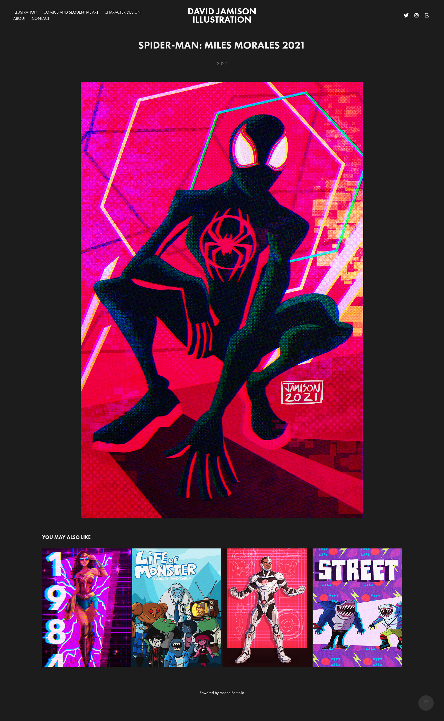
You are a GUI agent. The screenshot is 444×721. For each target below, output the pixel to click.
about (19, 18)
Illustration (25, 12)
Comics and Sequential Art (70, 12)
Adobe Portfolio (232, 692)
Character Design (123, 12)
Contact (40, 18)
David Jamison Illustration (223, 15)
